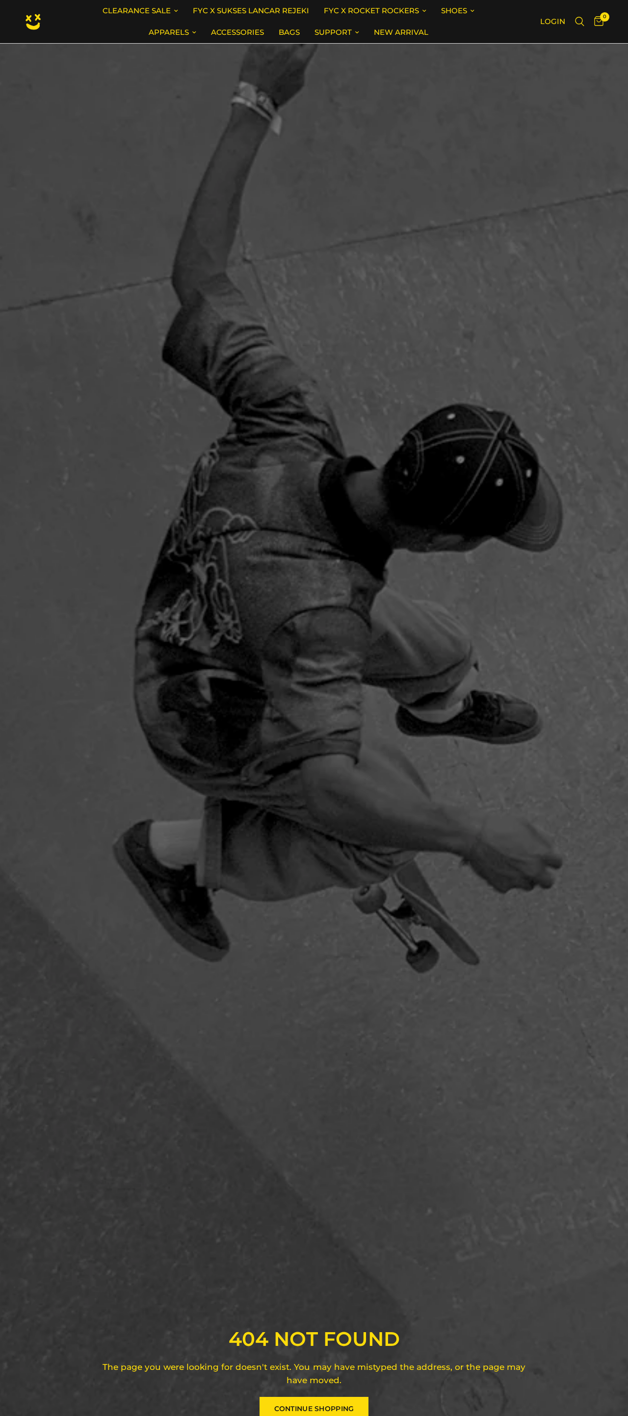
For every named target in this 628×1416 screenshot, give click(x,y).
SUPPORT (333, 32)
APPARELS (169, 32)
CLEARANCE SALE (137, 10)
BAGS (289, 32)
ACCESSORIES (237, 32)
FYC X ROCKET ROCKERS (371, 10)
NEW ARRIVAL (401, 32)
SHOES (454, 10)
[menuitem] (140, 11)
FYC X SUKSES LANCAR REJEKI (251, 10)
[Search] (579, 21)
